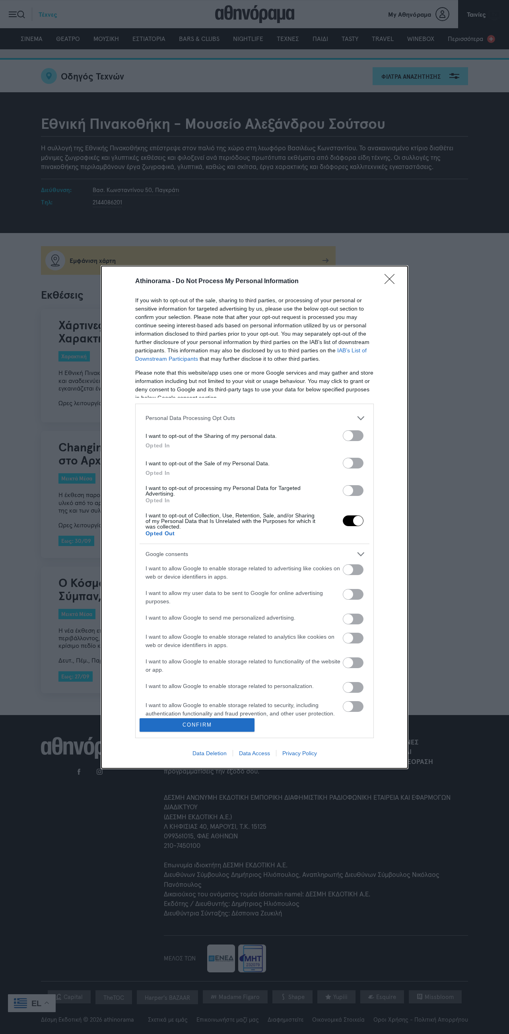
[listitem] (254, 418)
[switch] (353, 435)
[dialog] (254, 517)
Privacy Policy (299, 753)
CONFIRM (197, 725)
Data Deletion (209, 753)
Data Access (254, 753)
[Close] (392, 281)
